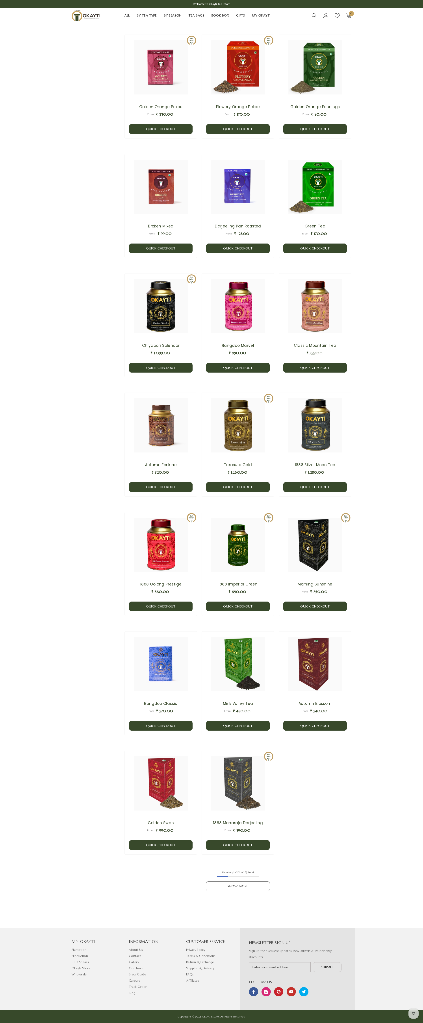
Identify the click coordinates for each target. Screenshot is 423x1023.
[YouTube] (291, 991)
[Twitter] (303, 991)
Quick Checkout (161, 129)
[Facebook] (253, 991)
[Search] (314, 15)
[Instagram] (266, 991)
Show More (238, 886)
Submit (327, 967)
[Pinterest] (278, 991)
